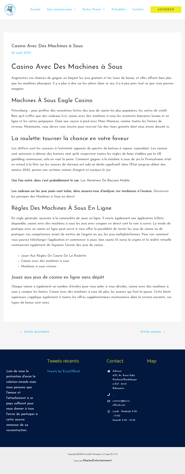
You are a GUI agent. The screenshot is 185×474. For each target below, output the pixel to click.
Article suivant (152, 332)
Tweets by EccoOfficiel (63, 371)
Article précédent (34, 332)
